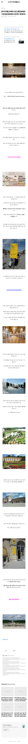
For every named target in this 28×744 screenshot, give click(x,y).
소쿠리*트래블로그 (14, 2)
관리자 (19, 741)
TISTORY (14, 741)
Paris (6, 655)
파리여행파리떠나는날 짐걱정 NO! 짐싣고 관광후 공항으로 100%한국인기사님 (10, 41)
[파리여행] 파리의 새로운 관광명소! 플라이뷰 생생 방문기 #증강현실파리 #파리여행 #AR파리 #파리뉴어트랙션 (11, 659)
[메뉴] (2, 2)
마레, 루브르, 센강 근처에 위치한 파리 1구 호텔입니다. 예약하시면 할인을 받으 (13, 31)
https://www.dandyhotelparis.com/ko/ (12, 27)
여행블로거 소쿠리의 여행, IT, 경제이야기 (10, 727)
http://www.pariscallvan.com (10, 36)
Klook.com (5, 639)
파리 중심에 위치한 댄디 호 (11, 29)
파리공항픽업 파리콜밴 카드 (9, 39)
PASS (4, 655)
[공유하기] (8, 651)
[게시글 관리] (9, 651)
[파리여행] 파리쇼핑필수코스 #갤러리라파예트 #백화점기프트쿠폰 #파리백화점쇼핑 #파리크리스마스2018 (11, 663)
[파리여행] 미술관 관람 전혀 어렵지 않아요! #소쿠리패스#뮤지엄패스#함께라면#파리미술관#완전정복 (11, 669)
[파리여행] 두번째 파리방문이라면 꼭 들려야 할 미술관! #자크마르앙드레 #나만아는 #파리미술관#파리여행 (11, 673)
